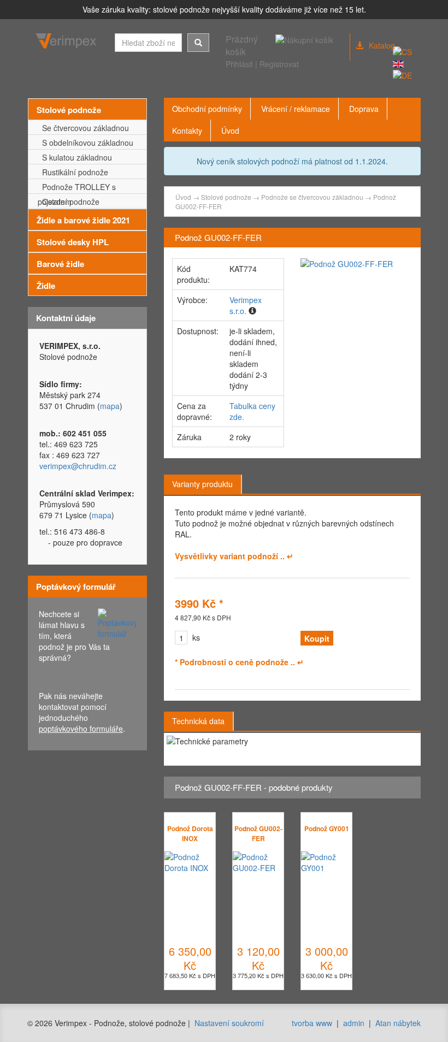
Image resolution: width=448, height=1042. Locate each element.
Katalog (382, 45)
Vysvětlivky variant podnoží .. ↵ (234, 555)
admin (353, 1022)
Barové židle (60, 264)
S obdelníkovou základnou (85, 142)
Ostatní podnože (68, 201)
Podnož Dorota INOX (190, 833)
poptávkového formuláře (81, 728)
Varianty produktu (202, 483)
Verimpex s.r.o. (245, 305)
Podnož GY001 (326, 828)
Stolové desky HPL (73, 242)
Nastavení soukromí (229, 1022)
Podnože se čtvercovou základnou (312, 197)
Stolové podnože (69, 110)
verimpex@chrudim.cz (77, 465)
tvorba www (312, 1022)
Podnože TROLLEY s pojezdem (77, 187)
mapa (110, 405)
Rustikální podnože (73, 172)
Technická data (198, 720)
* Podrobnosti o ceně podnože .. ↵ (239, 661)
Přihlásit (239, 63)
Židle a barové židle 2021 (83, 220)
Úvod (183, 197)
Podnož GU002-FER (258, 833)
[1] (198, 42)
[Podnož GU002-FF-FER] (356, 263)
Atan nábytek (398, 1022)
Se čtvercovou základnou (83, 127)
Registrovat (279, 63)
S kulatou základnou (75, 157)
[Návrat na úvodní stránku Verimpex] (67, 41)
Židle (46, 286)
